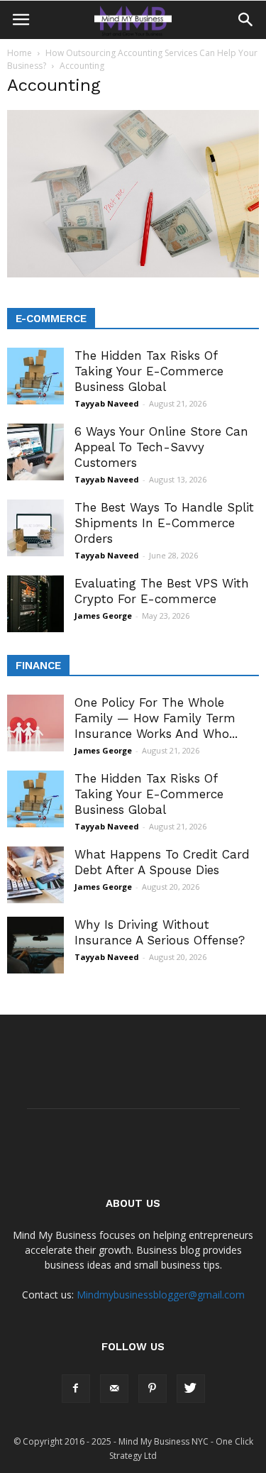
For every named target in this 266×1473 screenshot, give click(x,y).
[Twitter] (191, 1388)
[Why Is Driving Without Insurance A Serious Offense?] (35, 945)
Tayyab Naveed (106, 403)
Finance (38, 665)
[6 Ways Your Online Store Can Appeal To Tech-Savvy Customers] (35, 452)
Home (19, 53)
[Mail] (114, 1388)
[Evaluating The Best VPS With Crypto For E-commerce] (35, 603)
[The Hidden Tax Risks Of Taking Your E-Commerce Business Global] (35, 376)
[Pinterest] (152, 1388)
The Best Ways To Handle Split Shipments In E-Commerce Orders (164, 523)
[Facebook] (76, 1388)
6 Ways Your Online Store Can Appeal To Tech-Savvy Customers (161, 447)
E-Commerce (51, 318)
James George (103, 615)
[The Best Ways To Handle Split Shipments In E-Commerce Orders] (35, 528)
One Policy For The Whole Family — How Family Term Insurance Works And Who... (156, 718)
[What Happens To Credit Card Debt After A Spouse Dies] (35, 874)
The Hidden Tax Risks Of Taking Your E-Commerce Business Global (148, 371)
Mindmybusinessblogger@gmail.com (161, 1294)
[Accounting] (133, 274)
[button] (246, 20)
